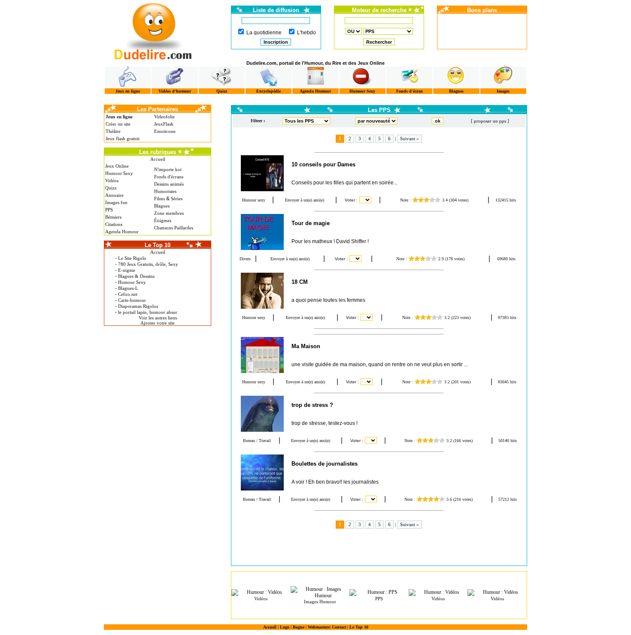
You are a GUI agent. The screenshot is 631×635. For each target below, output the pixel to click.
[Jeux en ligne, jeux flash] (128, 76)
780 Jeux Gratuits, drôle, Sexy (148, 264)
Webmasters (319, 627)
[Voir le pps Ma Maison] (262, 355)
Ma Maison (305, 346)
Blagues (456, 91)
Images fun (116, 202)
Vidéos (111, 180)
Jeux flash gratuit (123, 138)
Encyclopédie (268, 91)
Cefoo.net (127, 294)
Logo (284, 627)
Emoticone (165, 131)
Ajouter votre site (157, 322)
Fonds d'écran (409, 91)
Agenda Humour (315, 91)
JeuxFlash (163, 123)
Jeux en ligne (127, 91)
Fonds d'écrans (168, 176)
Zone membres (169, 213)
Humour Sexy (362, 91)
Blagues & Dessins (136, 276)
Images (503, 91)
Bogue (298, 627)
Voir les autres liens (158, 317)
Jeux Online (117, 166)
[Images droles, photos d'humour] (503, 76)
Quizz (221, 91)
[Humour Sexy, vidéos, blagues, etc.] (362, 76)
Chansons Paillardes (173, 227)
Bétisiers (113, 217)
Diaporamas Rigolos (138, 306)
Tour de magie (310, 223)
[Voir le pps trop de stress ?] (262, 414)
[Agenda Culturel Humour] (315, 76)
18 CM (299, 282)
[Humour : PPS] (379, 592)
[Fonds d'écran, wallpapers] (409, 76)
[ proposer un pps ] (490, 120)
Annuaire (114, 195)
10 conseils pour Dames (323, 164)
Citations (113, 224)
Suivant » (409, 138)
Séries (176, 198)
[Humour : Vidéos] (261, 592)
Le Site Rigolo (132, 258)
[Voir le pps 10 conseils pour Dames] (262, 173)
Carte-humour (132, 300)
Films (159, 198)
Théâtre (113, 131)
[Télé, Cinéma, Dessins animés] (268, 76)
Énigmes (162, 220)
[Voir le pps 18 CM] (262, 291)
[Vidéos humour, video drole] (174, 76)
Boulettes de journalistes (324, 463)
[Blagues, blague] (456, 76)
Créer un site (118, 123)
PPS (109, 209)
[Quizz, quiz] (222, 76)
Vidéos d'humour (174, 91)
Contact (339, 627)
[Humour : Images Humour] (320, 592)
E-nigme (126, 270)
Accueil (157, 159)
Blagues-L (128, 288)
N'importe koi (168, 169)
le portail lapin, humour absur (147, 312)
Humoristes (165, 191)
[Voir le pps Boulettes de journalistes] (262, 472)
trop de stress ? (312, 405)
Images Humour (320, 601)
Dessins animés (169, 184)
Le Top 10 (358, 627)
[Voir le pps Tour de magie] (262, 232)
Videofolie (164, 116)
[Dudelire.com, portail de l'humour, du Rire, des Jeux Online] (153, 30)
